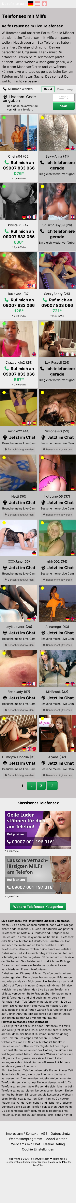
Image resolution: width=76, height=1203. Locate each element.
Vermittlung (65, 89)
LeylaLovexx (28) (18, 627)
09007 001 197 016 (33, 887)
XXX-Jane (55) (19, 561)
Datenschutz (60, 1133)
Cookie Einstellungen (38, 1149)
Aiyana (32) (57, 757)
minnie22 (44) (19, 431)
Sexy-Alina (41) (57, 156)
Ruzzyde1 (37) (19, 294)
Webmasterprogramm (25, 1138)
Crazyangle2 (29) (18, 362)
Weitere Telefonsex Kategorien (38, 907)
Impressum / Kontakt (22, 1133)
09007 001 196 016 (33, 842)
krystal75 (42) (19, 225)
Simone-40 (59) (57, 431)
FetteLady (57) (19, 692)
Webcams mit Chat (25, 1144)
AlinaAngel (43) (57, 627)
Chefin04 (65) (19, 156)
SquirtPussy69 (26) (57, 225)
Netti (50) (18, 496)
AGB (44, 1133)
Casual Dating (54, 1144)
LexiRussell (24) (57, 362)
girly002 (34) (57, 561)
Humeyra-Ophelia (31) (19, 757)
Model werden (56, 1138)
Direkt (48, 89)
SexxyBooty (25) (57, 294)
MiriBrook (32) (57, 692)
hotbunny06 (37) (57, 496)
